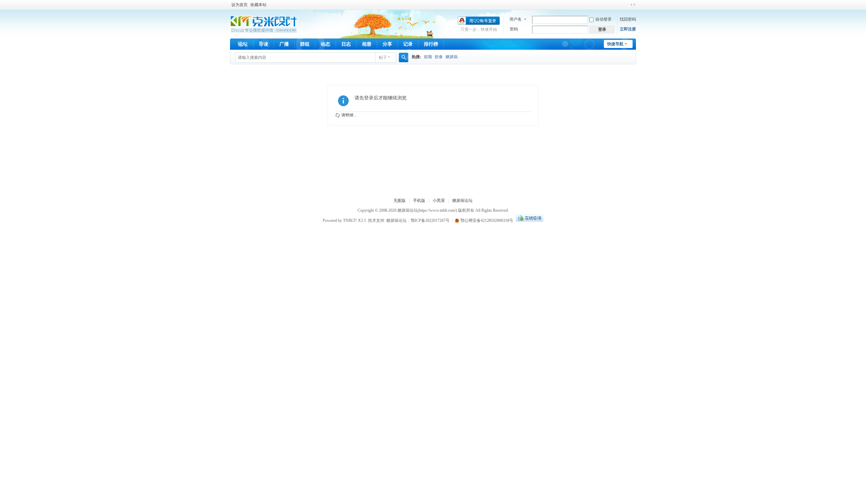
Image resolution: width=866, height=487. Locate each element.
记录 (408, 44)
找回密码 (628, 19)
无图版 (399, 200)
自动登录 (603, 19)
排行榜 (431, 44)
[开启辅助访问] (626, 5)
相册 (366, 44)
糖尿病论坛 (462, 200)
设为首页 (239, 4)
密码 (514, 29)
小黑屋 (439, 200)
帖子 (383, 57)
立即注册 (628, 29)
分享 (387, 44)
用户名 (515, 19)
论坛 (243, 44)
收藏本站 (258, 4)
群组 (305, 44)
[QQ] (528, 220)
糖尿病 (452, 56)
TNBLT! (350, 220)
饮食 (439, 56)
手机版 (419, 200)
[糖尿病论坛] (264, 23)
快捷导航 (615, 44)
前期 (428, 56)
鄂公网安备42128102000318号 (486, 220)
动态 (325, 44)
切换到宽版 (633, 5)
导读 (263, 44)
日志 (346, 44)
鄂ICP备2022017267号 (430, 220)
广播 (284, 44)
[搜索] (403, 57)
